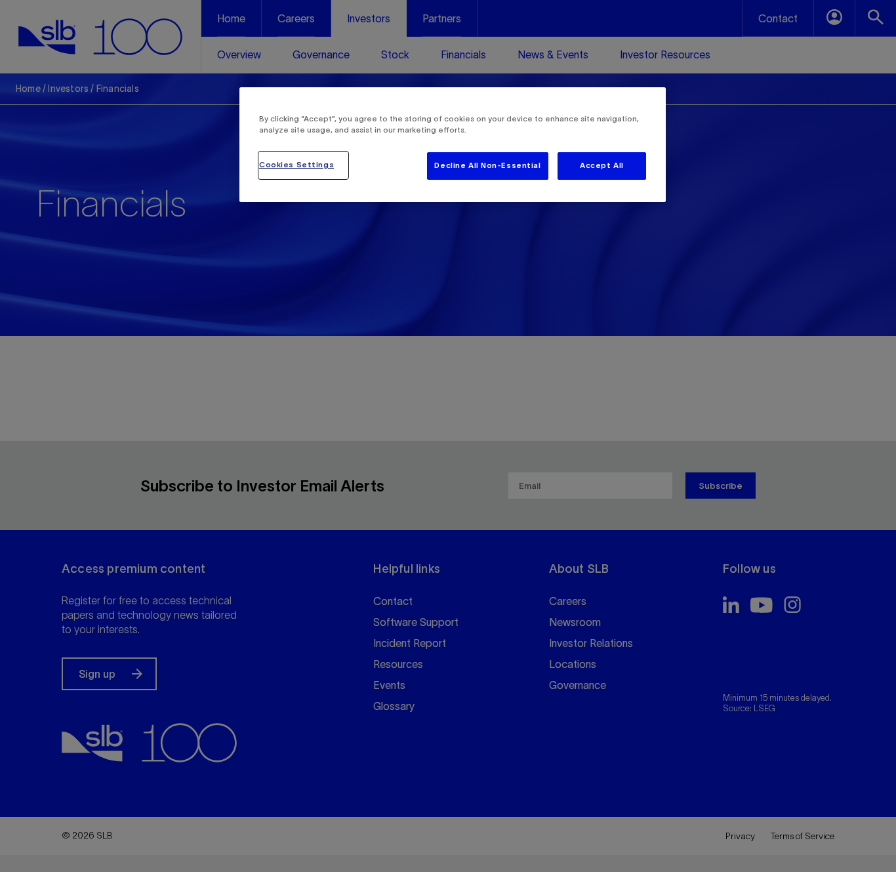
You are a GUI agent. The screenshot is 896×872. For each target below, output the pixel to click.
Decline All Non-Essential (487, 165)
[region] (452, 144)
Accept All (602, 165)
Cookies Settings (296, 165)
